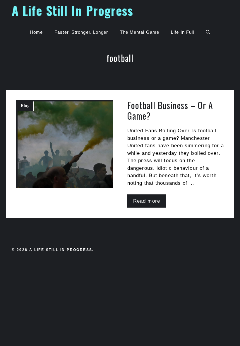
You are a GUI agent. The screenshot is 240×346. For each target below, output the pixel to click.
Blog (25, 105)
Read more (146, 201)
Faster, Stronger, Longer (81, 32)
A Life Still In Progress (72, 10)
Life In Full (182, 32)
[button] (208, 32)
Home (36, 32)
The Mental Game (140, 32)
